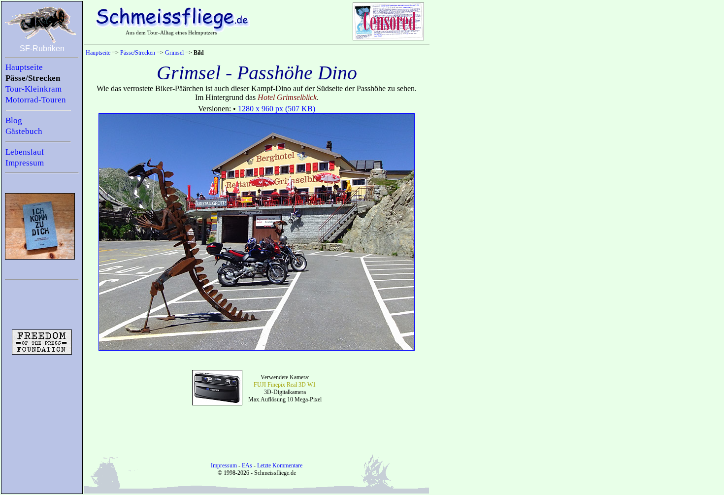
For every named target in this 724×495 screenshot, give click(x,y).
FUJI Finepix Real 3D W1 (285, 384)
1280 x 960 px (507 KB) (276, 108)
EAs (247, 465)
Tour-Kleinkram (33, 89)
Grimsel (174, 52)
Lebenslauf (24, 152)
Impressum (24, 162)
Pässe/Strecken (32, 78)
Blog (13, 120)
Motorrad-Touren (35, 99)
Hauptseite (24, 67)
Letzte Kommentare (279, 465)
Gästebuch (23, 131)
